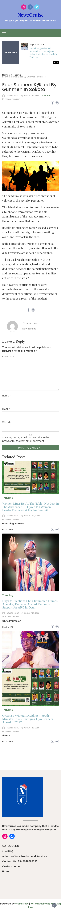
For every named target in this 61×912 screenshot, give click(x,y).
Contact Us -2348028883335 (19, 861)
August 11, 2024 (31, 95)
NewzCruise (31, 15)
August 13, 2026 (31, 728)
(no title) (7, 851)
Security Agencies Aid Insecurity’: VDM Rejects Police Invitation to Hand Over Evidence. (44, 53)
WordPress (22, 903)
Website (7, 422)
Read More (7, 741)
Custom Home (11, 866)
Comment (9, 356)
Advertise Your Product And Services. (24, 856)
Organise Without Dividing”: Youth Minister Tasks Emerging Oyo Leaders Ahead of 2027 (27, 719)
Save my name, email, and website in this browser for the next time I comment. (25, 439)
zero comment (12, 99)
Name (6, 395)
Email (6, 409)
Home (5, 871)
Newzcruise (13, 95)
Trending (46, 95)
